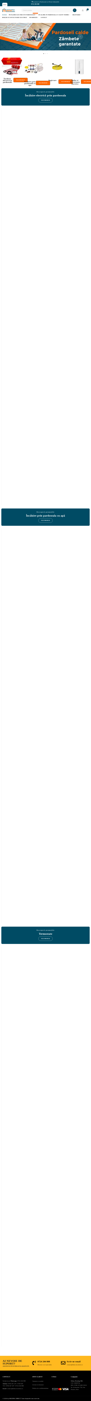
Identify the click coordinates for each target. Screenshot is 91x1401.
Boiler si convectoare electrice (75, 82)
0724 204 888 (21, 1381)
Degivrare (52, 80)
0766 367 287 (10, 1386)
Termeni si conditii (37, 1381)
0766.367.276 (12, 1383)
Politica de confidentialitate (40, 1388)
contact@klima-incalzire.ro (15, 1388)
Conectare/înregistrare (83, 10)
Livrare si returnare (38, 1384)
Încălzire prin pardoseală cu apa (29, 83)
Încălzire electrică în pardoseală (7, 80)
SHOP (4, 4)
